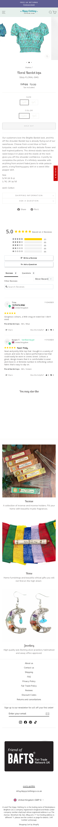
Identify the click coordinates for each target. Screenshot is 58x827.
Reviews (29, 690)
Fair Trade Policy (29, 686)
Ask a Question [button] (30, 264)
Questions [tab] (26, 273)
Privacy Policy (28, 681)
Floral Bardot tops (12, 324)
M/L (34, 102)
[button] (47, 330)
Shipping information (29, 195)
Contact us (29, 668)
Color (29, 110)
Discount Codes (29, 695)
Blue (34, 116)
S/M (24, 102)
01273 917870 (29, 786)
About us (29, 663)
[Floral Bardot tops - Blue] (14, 429)
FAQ (29, 677)
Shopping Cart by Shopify (29, 825)
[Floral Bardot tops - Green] (11, 429)
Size (28, 97)
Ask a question (29, 201)
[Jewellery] (29, 615)
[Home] (29, 543)
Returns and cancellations (29, 699)
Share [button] (10, 330)
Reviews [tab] (9, 273)
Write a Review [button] (30, 258)
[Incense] (29, 471)
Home (28, 67)
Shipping (29, 672)
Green (24, 116)
